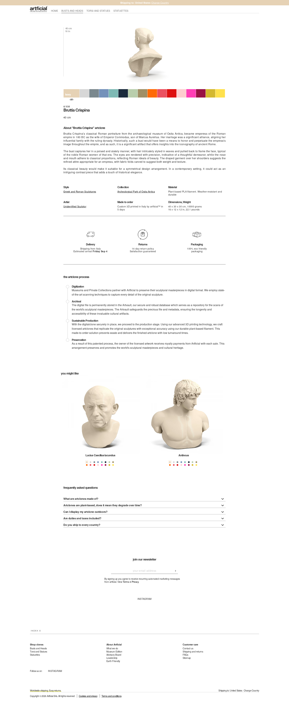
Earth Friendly (113, 661)
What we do (112, 648)
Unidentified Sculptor (74, 206)
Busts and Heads (38, 648)
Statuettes (35, 654)
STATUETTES (120, 11)
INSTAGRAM (144, 598)
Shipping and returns (193, 651)
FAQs (185, 654)
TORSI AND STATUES (98, 11)
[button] (65, 423)
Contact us (188, 648)
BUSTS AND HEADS (72, 11)
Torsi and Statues (38, 651)
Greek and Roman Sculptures (79, 191)
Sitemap (187, 657)
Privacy (135, 581)
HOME (54, 11)
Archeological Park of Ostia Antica (136, 191)
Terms (126, 581)
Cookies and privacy (88, 696)
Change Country (160, 2)
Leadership (111, 657)
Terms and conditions (111, 696)
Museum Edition (114, 651)
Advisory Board (113, 654)
